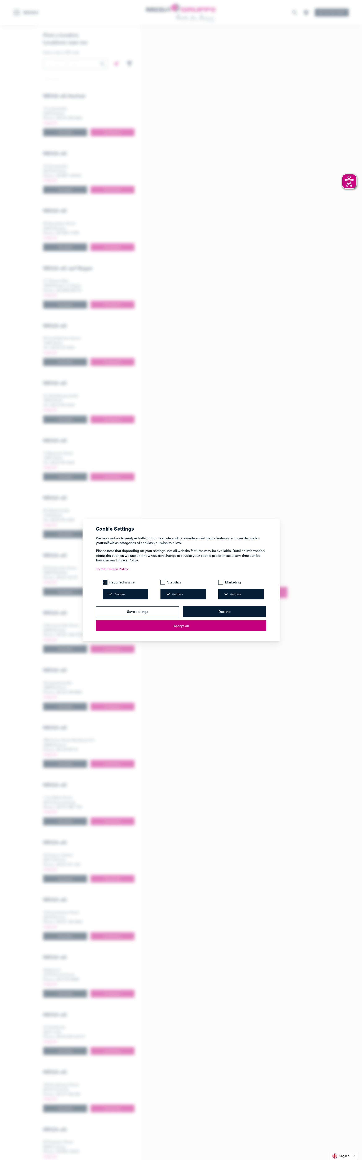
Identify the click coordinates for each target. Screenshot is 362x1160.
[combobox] (344, 1156)
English (344, 1155)
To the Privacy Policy (112, 569)
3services (177, 594)
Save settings (137, 611)
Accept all (181, 626)
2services (120, 594)
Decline (224, 611)
